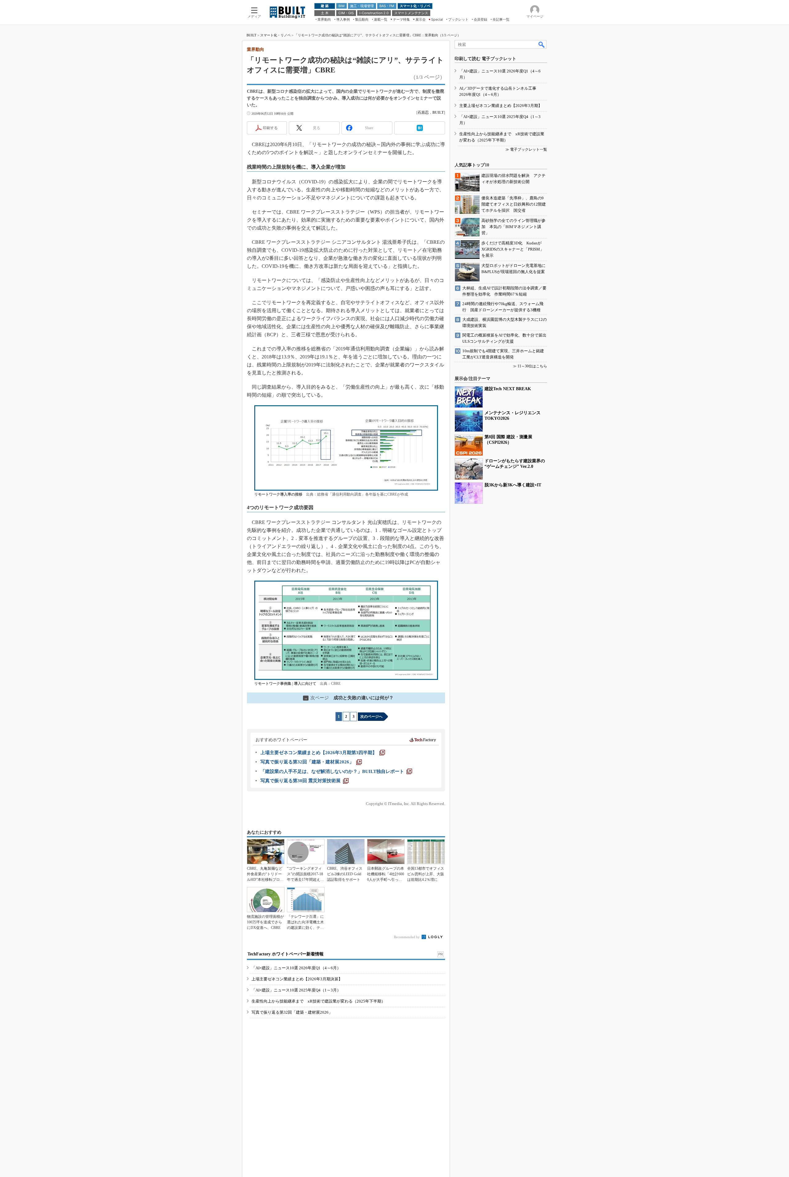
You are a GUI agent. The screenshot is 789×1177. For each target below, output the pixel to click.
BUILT (251, 35)
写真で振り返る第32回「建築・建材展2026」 (292, 1012)
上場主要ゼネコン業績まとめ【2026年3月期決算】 (296, 979)
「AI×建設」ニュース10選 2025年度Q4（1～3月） (296, 990)
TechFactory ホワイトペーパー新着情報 (285, 954)
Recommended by (407, 937)
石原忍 (423, 112)
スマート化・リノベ (275, 35)
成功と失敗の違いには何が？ (349, 697)
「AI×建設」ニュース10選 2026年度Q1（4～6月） (296, 968)
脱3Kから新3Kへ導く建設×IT (512, 485)
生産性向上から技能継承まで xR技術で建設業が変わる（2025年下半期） (318, 1001)
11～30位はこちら (532, 366)
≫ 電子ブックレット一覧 (526, 149)
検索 (541, 44)
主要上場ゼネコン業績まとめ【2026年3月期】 (500, 105)
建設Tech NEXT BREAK (507, 388)
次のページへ (371, 716)
